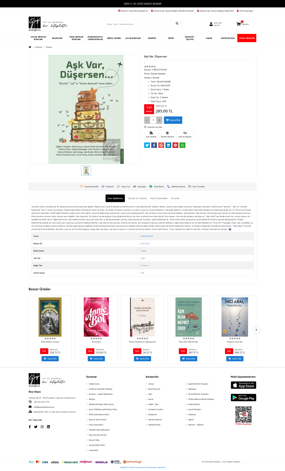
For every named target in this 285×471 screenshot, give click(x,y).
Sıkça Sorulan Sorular (98, 435)
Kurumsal (91, 376)
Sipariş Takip (94, 440)
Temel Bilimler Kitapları (198, 394)
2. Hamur (145, 265)
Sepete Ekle (175, 120)
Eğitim (191, 419)
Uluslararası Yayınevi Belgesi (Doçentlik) (217, 11)
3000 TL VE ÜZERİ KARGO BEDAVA (142, 3)
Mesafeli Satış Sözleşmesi (99, 430)
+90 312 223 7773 (41, 402)
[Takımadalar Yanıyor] (50, 317)
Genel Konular (154, 389)
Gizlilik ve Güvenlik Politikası (100, 389)
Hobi (150, 394)
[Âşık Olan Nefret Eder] (188, 317)
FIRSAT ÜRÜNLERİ (247, 38)
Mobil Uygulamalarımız (243, 376)
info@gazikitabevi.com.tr (44, 407)
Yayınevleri (93, 450)
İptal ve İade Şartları (98, 419)
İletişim (92, 399)
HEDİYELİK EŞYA (228, 38)
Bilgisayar (192, 389)
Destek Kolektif (147, 236)
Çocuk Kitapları (194, 409)
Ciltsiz (143, 258)
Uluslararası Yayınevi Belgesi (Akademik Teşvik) (174, 11)
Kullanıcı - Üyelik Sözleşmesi (100, 394)
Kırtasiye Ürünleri (155, 409)
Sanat (150, 399)
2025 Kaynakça (246, 11)
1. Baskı (143, 250)
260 (142, 273)
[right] (256, 329)
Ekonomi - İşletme (196, 424)
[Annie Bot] (96, 317)
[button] (242, 24)
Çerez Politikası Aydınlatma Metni (103, 409)
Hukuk (151, 384)
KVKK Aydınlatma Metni (99, 414)
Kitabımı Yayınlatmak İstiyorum (134, 11)
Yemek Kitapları (155, 419)
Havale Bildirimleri (97, 445)
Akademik (152, 414)
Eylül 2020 (145, 243)
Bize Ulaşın (35, 391)
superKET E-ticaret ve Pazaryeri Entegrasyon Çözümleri (142, 467)
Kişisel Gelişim (194, 404)
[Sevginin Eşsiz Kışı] (234, 317)
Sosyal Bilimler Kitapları (198, 384)
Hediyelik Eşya (154, 424)
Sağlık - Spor (153, 404)
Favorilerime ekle (154, 127)
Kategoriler (152, 376)
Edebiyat (192, 414)
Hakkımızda (94, 384)
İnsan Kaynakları (96, 424)
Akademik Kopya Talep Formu (101, 404)
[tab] (115, 198)
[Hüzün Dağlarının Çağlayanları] (142, 317)
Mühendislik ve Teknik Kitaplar (201, 399)
